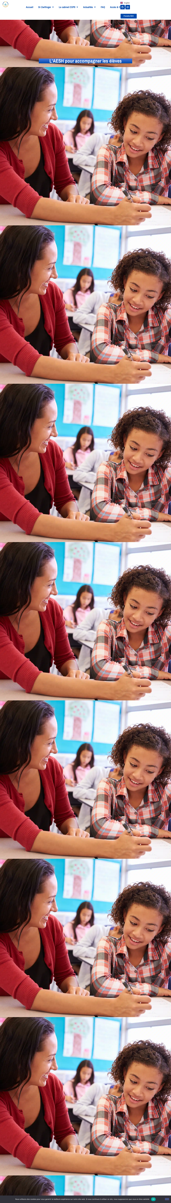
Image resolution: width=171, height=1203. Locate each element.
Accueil (29, 7)
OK (153, 1199)
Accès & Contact (118, 7)
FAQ (103, 7)
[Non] (167, 1199)
